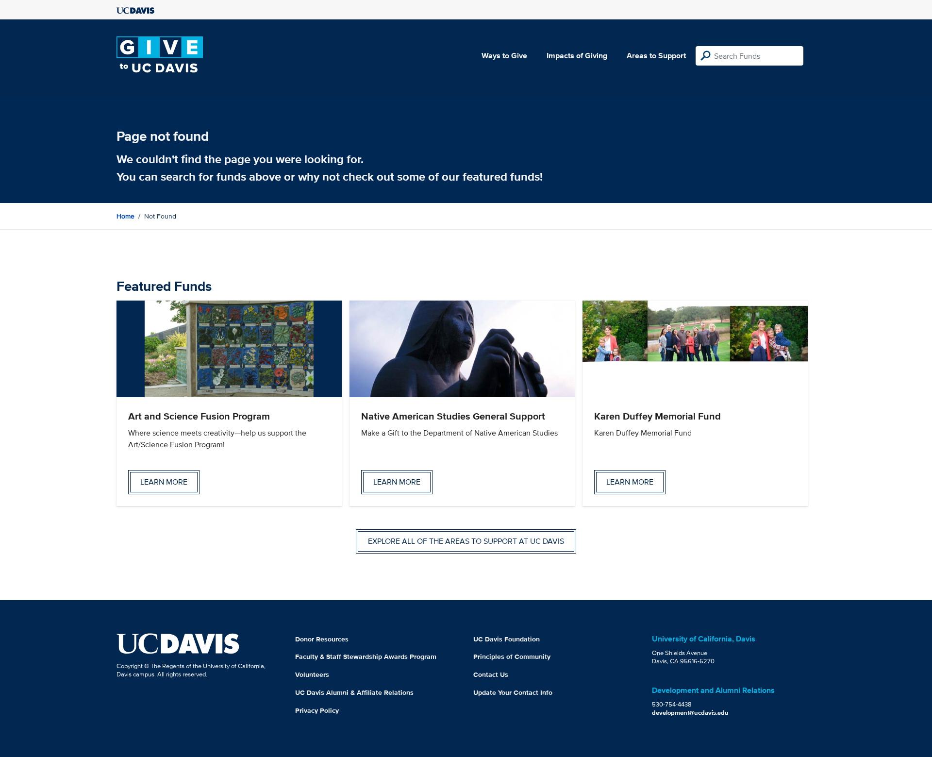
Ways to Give (504, 55)
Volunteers (312, 674)
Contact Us (490, 674)
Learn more (163, 482)
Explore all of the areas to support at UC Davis (466, 541)
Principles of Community (511, 656)
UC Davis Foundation (506, 639)
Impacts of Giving (577, 55)
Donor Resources (322, 639)
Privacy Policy (317, 710)
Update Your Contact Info (512, 692)
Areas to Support (656, 55)
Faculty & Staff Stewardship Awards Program (365, 656)
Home (125, 216)
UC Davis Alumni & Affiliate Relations (354, 692)
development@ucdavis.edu (690, 712)
